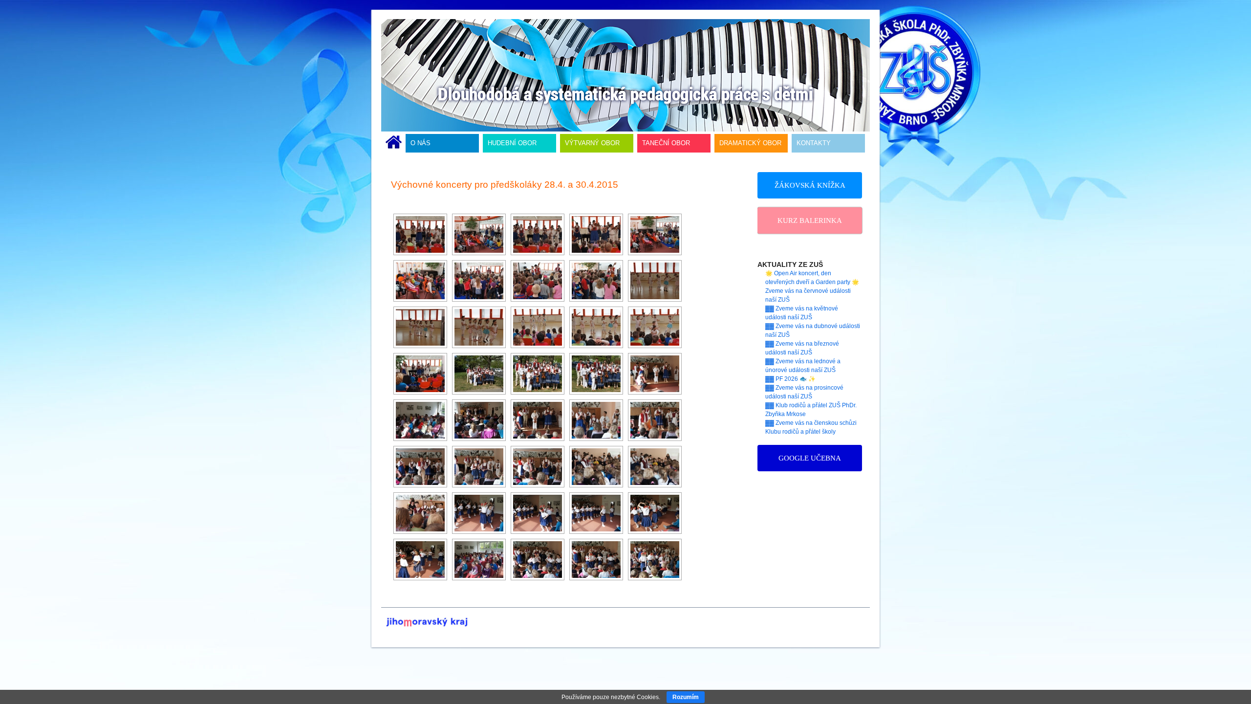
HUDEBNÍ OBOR (512, 143)
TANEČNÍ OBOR (666, 143)
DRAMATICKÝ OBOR (750, 143)
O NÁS (420, 143)
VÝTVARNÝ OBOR (592, 143)
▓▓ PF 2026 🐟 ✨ (790, 378)
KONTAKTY (814, 143)
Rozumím (685, 697)
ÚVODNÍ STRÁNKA (394, 143)
